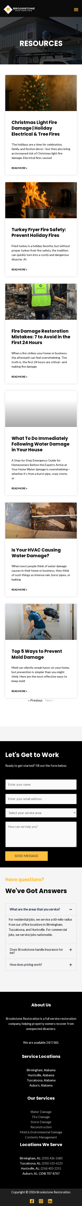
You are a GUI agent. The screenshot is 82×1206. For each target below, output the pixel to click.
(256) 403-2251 (51, 1168)
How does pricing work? (26, 964)
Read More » (19, 168)
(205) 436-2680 (52, 1158)
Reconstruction (41, 1127)
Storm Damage (41, 1122)
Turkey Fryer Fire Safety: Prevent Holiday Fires (39, 232)
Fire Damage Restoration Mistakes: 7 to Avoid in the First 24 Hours (41, 337)
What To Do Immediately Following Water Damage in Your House (40, 444)
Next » (49, 700)
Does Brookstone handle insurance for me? (36, 951)
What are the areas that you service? (35, 909)
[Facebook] (32, 1201)
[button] (76, 9)
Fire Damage (41, 1117)
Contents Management (41, 1137)
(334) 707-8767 (49, 1173)
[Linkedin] (50, 1201)
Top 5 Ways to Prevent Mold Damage (37, 654)
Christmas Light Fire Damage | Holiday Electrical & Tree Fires (36, 128)
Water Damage (41, 1112)
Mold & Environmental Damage (41, 1132)
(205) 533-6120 (52, 1163)
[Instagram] (41, 1201)
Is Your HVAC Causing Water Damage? (36, 553)
